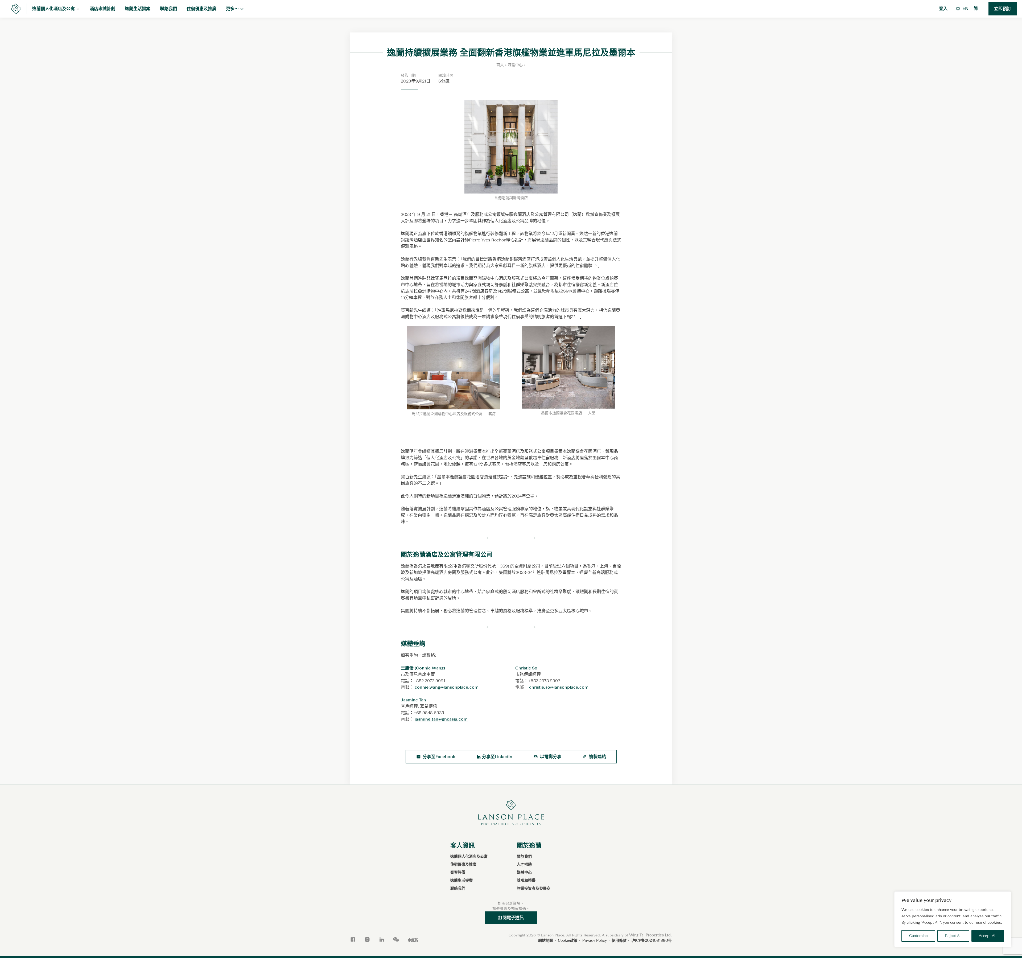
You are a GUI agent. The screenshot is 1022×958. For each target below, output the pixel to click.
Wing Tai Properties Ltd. (650, 935)
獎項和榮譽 (526, 880)
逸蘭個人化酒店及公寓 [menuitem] (53, 8)
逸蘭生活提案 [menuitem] (137, 8)
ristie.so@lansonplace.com (561, 687)
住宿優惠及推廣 (463, 864)
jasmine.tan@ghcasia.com (441, 719)
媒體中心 (515, 65)
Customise (918, 936)
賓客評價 (457, 872)
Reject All (953, 936)
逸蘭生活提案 (461, 880)
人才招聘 (524, 864)
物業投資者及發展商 (533, 888)
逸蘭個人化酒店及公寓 (469, 856)
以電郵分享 (550, 756)
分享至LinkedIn (497, 756)
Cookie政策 (568, 940)
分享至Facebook (438, 756)
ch (531, 687)
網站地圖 (545, 940)
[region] (952, 919)
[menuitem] (965, 8)
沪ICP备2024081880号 (651, 940)
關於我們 (524, 856)
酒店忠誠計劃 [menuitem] (102, 8)
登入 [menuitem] (943, 8)
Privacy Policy (594, 940)
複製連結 (597, 756)
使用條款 (619, 940)
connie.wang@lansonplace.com (447, 687)
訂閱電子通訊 (511, 917)
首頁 (500, 65)
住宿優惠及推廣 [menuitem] (201, 8)
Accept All (987, 936)
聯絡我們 (457, 888)
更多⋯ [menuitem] (232, 8)
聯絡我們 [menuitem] (168, 8)
